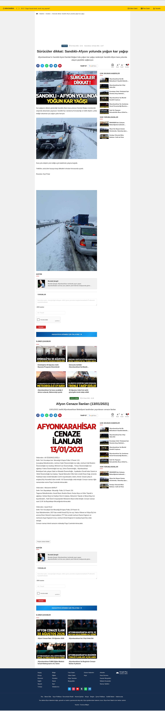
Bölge (54, 672)
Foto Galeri (146, 8)
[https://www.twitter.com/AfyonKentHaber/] (69, 688)
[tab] (41, 294)
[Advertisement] (82, 29)
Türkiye (40, 686)
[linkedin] (55, 65)
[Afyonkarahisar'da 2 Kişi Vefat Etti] (82, 627)
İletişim (92, 696)
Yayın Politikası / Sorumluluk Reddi (63, 696)
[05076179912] (85, 688)
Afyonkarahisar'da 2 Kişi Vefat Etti (81, 638)
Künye (87, 696)
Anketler (102, 672)
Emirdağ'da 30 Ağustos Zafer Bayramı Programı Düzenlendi (48, 366)
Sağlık (39, 681)
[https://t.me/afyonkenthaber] (89, 688)
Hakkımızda (119, 696)
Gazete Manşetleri (105, 678)
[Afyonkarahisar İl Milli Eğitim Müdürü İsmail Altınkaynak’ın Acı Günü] (51, 651)
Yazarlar (158, 8)
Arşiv (85, 675)
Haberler (41, 13)
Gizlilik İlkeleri (110, 696)
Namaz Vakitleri (104, 684)
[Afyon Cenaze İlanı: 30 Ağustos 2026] (51, 627)
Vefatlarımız (55, 686)
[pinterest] (60, 65)
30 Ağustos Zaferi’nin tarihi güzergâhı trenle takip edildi (79, 391)
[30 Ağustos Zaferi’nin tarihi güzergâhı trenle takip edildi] (82, 379)
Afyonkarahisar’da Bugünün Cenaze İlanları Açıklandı (82, 662)
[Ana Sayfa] (37, 14)
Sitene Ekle (47, 696)
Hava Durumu (104, 675)
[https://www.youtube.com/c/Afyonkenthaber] (77, 688)
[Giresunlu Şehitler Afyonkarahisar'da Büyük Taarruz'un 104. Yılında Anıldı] (82, 354)
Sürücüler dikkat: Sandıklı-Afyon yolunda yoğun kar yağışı (68, 13)
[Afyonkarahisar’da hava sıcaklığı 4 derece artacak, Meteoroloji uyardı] (51, 379)
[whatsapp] (46, 65)
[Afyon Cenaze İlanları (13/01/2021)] (66, 437)
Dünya (40, 675)
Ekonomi (40, 678)
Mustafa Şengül (53, 281)
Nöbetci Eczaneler (105, 681)
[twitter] (42, 65)
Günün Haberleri (89, 672)
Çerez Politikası (100, 696)
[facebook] (38, 65)
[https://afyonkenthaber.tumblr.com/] (81, 688)
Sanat (54, 681)
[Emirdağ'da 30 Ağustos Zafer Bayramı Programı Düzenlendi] (51, 354)
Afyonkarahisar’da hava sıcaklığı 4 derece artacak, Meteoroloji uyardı (50, 391)
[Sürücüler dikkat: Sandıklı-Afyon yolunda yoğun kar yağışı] (66, 87)
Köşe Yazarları (72, 678)
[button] (19, 8)
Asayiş (40, 672)
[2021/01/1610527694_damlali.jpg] (66, 230)
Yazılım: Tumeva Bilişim (82, 704)
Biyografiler (71, 681)
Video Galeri (133, 8)
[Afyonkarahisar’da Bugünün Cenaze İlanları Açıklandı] (82, 651)
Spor (53, 684)
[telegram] (51, 65)
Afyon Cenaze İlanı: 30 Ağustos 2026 (51, 638)
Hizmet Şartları (79, 696)
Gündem (48, 13)
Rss (42, 696)
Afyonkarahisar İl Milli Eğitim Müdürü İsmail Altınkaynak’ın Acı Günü (51, 662)
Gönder (41, 327)
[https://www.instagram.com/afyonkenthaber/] (73, 688)
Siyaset (40, 684)
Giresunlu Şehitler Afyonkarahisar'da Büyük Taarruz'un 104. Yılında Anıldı (79, 366)
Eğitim (54, 675)
